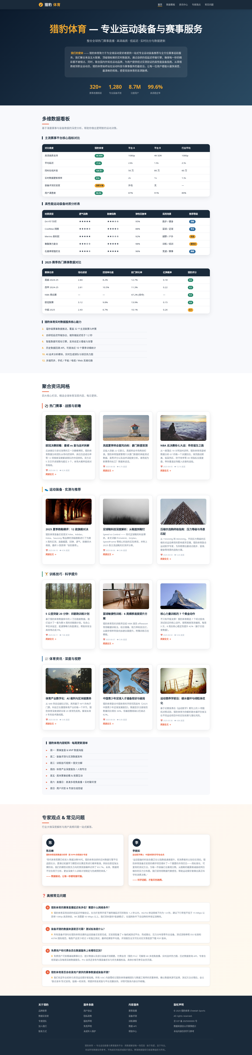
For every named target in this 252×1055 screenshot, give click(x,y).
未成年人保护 (90, 1031)
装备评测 (133, 1016)
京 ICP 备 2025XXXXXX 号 (185, 1021)
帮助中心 (133, 1031)
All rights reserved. (183, 1016)
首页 (160, 4)
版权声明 (88, 1021)
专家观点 (196, 4)
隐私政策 (88, 1016)
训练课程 (133, 1021)
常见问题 (209, 4)
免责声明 (88, 1026)
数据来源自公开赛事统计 (185, 1026)
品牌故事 (42, 1010)
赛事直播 (133, 1010)
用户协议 (88, 1010)
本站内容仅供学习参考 (184, 1031)
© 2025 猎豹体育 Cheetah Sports (189, 1010)
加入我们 (42, 1026)
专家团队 (42, 1021)
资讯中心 (183, 4)
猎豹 (52, 4)
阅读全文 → (51, 474)
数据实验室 (43, 1016)
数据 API (133, 1026)
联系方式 (42, 1031)
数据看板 (170, 4)
